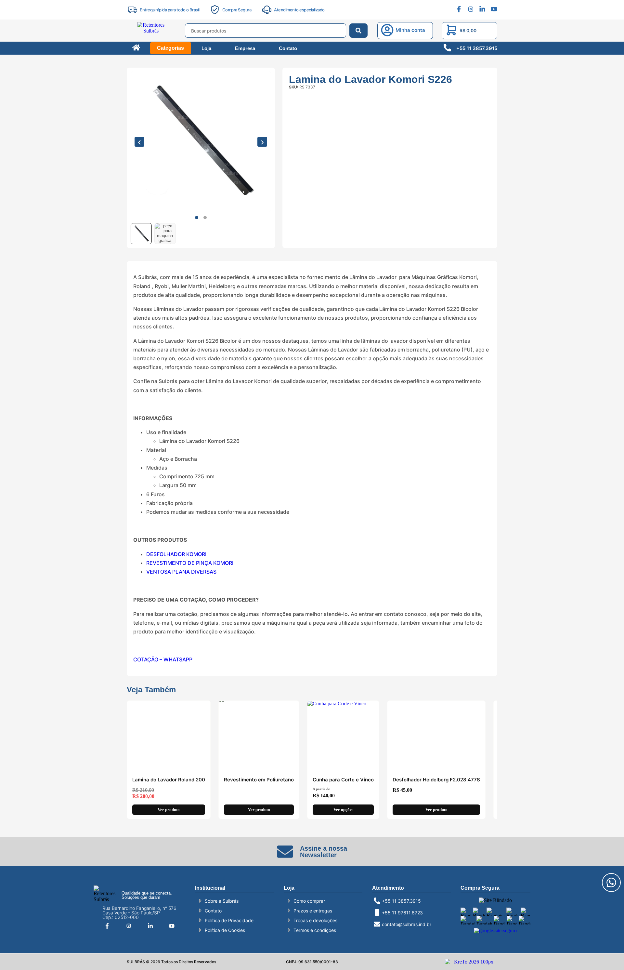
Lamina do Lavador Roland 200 (168, 780)
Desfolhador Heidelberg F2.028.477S (436, 780)
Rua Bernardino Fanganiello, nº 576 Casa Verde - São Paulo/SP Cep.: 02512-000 (139, 912)
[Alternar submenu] (147, 34)
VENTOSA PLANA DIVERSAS (181, 571)
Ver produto (169, 809)
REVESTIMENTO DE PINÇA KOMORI (189, 563)
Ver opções (343, 809)
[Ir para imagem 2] (205, 217)
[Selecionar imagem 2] (165, 233)
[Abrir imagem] (201, 142)
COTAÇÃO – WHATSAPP (162, 659)
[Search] (358, 30)
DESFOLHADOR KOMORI (176, 554)
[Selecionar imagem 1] (141, 233)
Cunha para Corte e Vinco (343, 780)
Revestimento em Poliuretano (259, 780)
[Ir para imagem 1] (196, 217)
